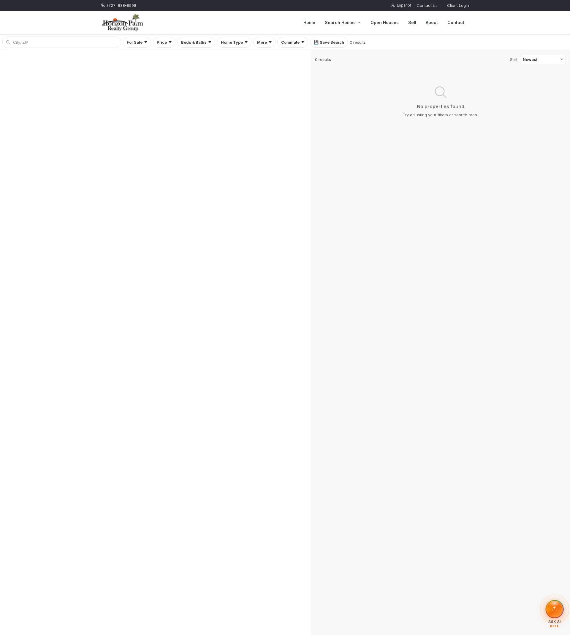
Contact (455, 22)
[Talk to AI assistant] (554, 608)
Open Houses (384, 22)
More (262, 42)
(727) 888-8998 (121, 5)
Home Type (232, 42)
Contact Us (427, 5)
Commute (290, 42)
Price (162, 42)
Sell (412, 22)
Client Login (458, 5)
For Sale (134, 42)
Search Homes (340, 22)
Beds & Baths (194, 42)
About (432, 22)
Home (309, 22)
